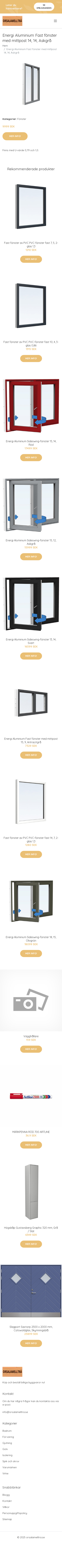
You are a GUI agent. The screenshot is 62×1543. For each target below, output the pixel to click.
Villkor (6, 1507)
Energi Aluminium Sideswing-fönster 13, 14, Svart (31, 641)
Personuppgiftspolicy (14, 1513)
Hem (5, 45)
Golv (5, 1449)
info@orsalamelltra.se (15, 1412)
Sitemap (7, 1519)
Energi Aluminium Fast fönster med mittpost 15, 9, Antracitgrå (31, 740)
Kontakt (7, 1500)
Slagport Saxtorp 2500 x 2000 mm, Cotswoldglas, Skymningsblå (31, 1328)
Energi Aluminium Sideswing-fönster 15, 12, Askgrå (31, 542)
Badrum (7, 1430)
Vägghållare (31, 1036)
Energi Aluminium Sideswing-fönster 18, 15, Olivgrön (31, 938)
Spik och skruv (10, 1461)
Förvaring (8, 1436)
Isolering (7, 1455)
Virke (5, 1473)
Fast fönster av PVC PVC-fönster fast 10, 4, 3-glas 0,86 (31, 343)
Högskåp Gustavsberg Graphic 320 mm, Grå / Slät (31, 1229)
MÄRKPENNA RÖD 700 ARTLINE (31, 1132)
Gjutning (7, 1443)
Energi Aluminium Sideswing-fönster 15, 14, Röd (31, 443)
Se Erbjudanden (44, 6)
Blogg (6, 1494)
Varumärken (9, 1467)
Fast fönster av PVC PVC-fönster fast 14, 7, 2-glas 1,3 (31, 839)
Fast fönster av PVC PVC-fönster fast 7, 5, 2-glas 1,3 (31, 244)
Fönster (21, 119)
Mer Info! (15, 136)
